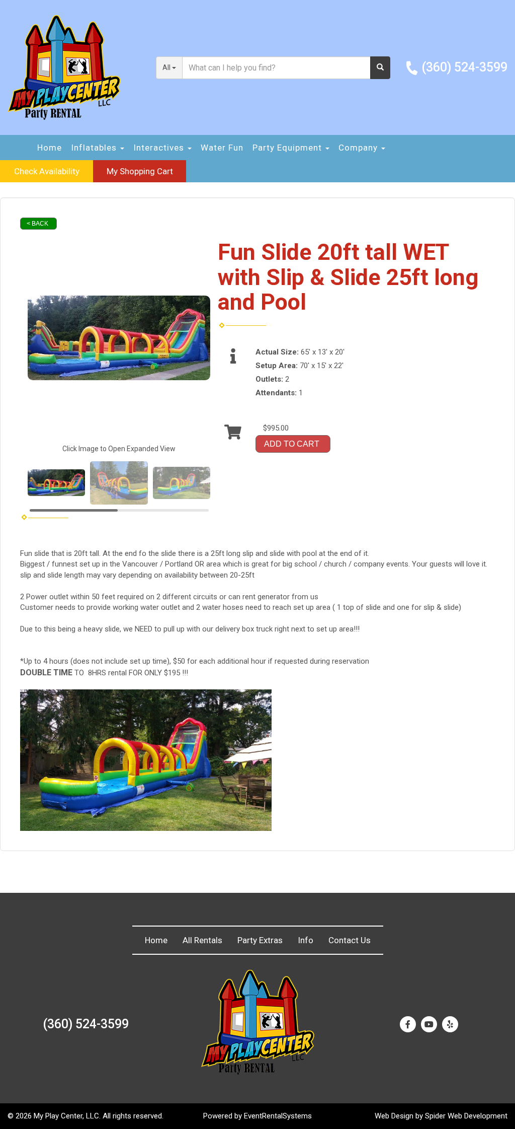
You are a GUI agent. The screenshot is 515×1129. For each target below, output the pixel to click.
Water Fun (222, 148)
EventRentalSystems (278, 1115)
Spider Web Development (466, 1115)
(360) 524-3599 (464, 67)
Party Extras (260, 940)
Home (49, 148)
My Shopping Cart (140, 171)
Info (305, 940)
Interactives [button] (160, 148)
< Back (37, 223)
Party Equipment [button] (288, 148)
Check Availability (46, 171)
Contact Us (349, 940)
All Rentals (202, 940)
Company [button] (359, 148)
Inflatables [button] (95, 148)
